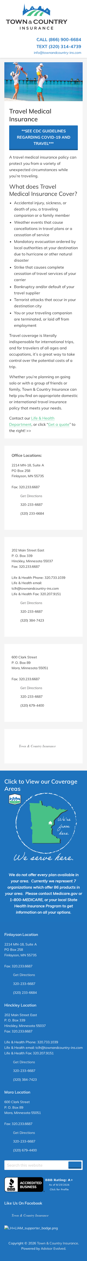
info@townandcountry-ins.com (57, 52)
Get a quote (58, 424)
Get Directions (31, 496)
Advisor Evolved (53, 1248)
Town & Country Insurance (37, 746)
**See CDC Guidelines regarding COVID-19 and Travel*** (43, 137)
